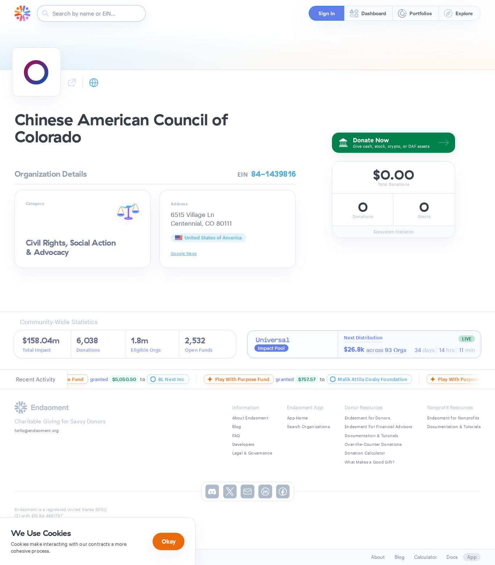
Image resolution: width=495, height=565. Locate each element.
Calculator (425, 557)
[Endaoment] (22, 13)
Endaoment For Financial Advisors (378, 426)
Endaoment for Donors (367, 417)
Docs (452, 557)
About (378, 557)
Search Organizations (308, 426)
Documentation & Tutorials (371, 435)
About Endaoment (250, 417)
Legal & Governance (252, 453)
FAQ (236, 435)
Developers (243, 444)
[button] (327, 13)
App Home (297, 417)
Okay (169, 541)
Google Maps (183, 253)
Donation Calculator (365, 453)
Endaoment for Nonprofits (453, 417)
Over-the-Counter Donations (373, 444)
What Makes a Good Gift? (369, 462)
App (471, 557)
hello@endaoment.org (36, 430)
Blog (236, 426)
